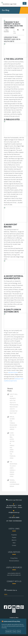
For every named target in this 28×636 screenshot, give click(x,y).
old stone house (13, 372)
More (19, 631)
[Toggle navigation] (24, 3)
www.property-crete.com (14, 573)
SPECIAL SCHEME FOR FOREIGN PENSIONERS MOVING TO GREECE (13, 423)
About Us (14, 540)
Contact (14, 545)
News (14, 543)
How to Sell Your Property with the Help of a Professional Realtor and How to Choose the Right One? (14, 403)
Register (8, 599)
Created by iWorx (14, 617)
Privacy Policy (14, 558)
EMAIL (5, 594)
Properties (14, 535)
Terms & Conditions (14, 561)
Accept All (8, 631)
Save (14, 631)
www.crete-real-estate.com (14, 575)
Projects (14, 537)
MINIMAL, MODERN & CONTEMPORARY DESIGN (14, 483)
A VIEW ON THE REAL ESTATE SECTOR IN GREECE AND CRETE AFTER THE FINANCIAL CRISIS (13, 445)
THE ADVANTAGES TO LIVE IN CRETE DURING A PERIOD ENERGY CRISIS (13, 469)
